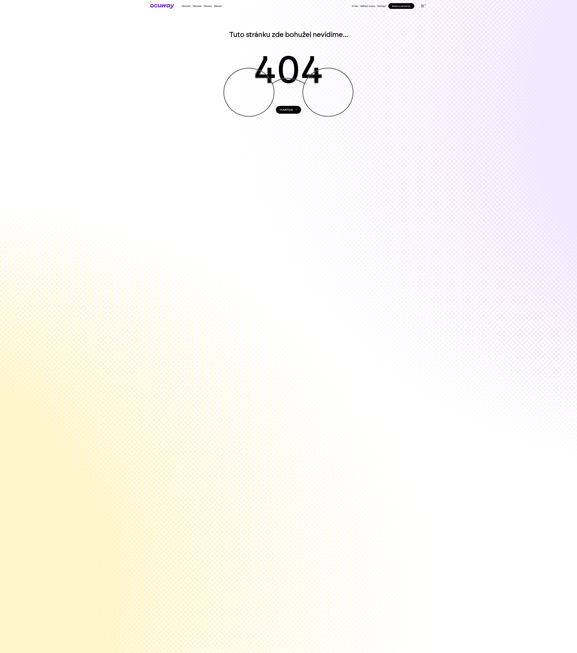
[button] (422, 6)
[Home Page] (162, 6)
